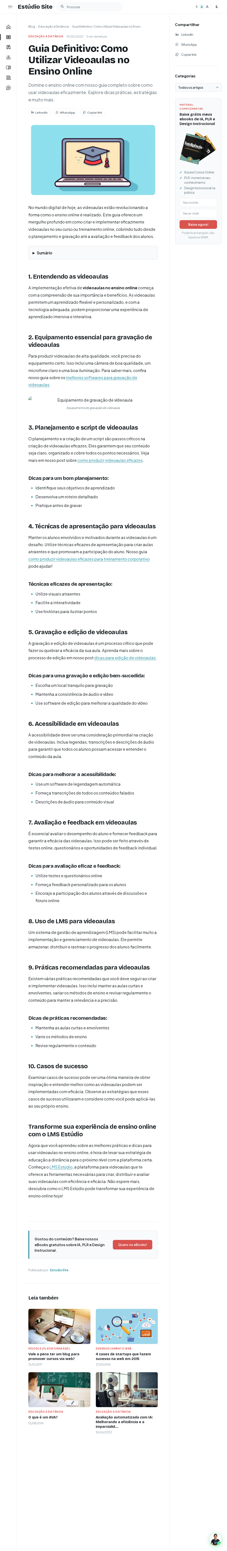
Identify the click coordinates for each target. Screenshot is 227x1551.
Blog (31, 26)
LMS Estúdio (60, 1166)
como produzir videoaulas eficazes (110, 460)
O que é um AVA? (43, 1417)
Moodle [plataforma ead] (49, 1348)
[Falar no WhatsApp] (215, 1539)
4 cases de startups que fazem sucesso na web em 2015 (123, 1356)
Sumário (44, 252)
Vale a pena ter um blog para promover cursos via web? (53, 1356)
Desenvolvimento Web (113, 1348)
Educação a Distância (53, 26)
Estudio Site (59, 1270)
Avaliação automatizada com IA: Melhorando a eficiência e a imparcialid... (124, 1422)
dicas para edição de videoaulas (125, 657)
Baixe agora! (198, 224)
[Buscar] (62, 6)
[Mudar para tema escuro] (217, 7)
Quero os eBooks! (132, 1245)
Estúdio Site (35, 7)
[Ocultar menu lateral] (10, 7)
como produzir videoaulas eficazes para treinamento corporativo (89, 558)
